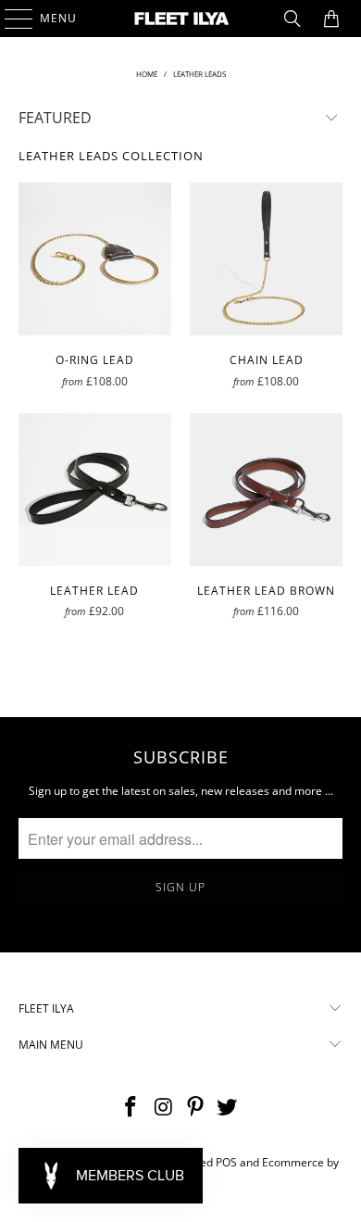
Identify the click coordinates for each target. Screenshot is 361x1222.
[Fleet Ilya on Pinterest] (196, 1107)
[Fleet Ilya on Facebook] (131, 1107)
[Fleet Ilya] (181, 18)
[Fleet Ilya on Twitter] (228, 1107)
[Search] (292, 18)
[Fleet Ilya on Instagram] (164, 1107)
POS (226, 1162)
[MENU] (9, 18)
